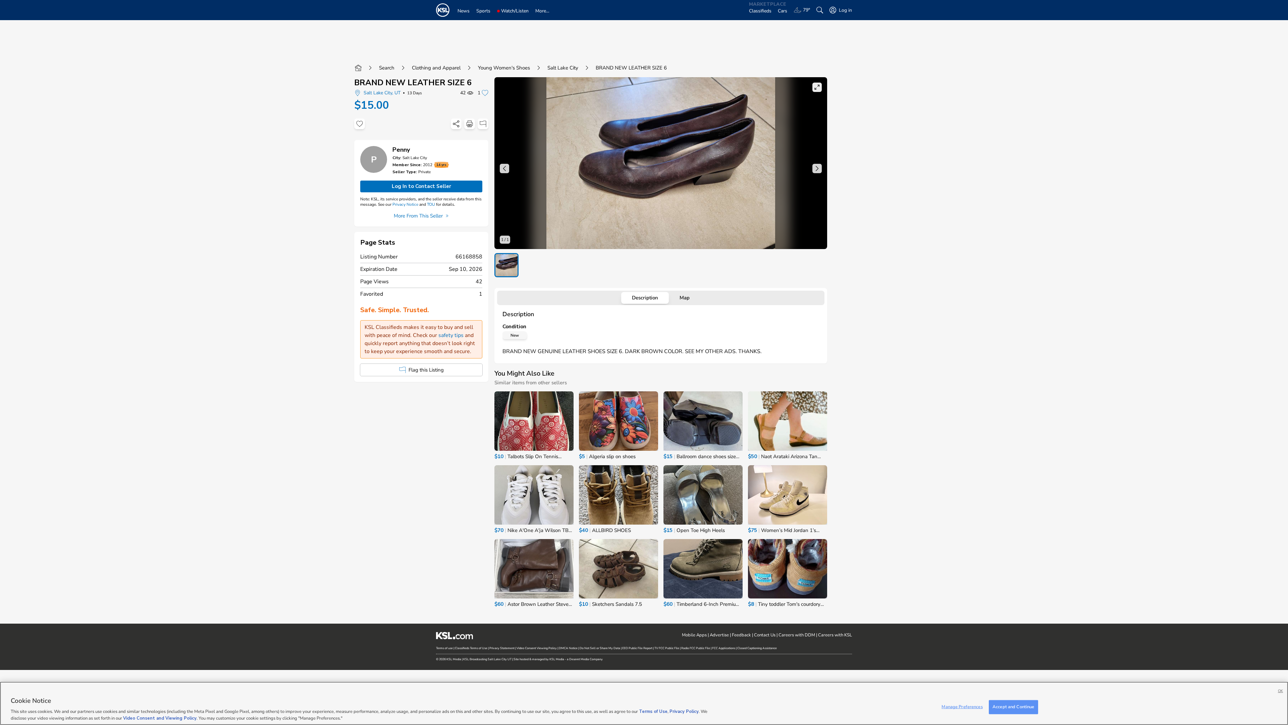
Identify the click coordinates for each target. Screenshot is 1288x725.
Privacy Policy (684, 712)
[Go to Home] (358, 67)
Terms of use (444, 648)
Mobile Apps (694, 635)
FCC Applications (723, 648)
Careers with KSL (835, 635)
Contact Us (764, 635)
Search (386, 67)
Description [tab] (645, 297)
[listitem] (506, 265)
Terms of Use (653, 712)
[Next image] (817, 168)
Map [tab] (685, 297)
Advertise (719, 635)
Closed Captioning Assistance (757, 648)
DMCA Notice (568, 648)
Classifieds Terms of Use (471, 648)
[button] (660, 163)
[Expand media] (817, 87)
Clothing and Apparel (436, 67)
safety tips (451, 335)
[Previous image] (504, 168)
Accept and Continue (1013, 707)
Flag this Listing (426, 370)
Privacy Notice (405, 204)
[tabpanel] (660, 333)
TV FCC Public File (666, 648)
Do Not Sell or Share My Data (600, 648)
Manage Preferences (962, 707)
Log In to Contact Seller (421, 186)
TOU (431, 204)
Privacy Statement (502, 648)
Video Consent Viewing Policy (537, 648)
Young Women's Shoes (504, 67)
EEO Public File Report (637, 648)
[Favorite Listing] (359, 123)
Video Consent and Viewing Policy (160, 718)
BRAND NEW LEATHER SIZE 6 (413, 82)
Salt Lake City (562, 67)
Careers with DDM (797, 635)
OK (1280, 690)
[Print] (469, 123)
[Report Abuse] (483, 123)
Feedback (741, 635)
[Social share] (456, 123)
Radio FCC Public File (695, 648)
